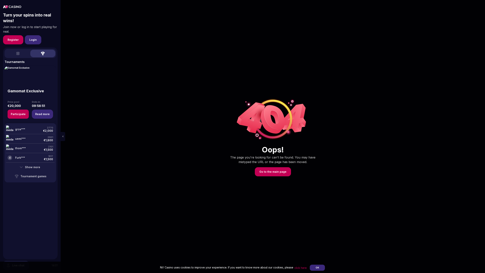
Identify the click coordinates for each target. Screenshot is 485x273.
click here (300, 267)
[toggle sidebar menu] (63, 136)
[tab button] (17, 53)
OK (317, 267)
